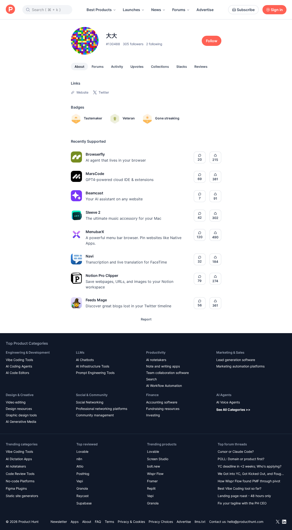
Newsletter (59, 522)
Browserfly (95, 154)
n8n (79, 459)
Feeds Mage (96, 300)
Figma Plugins (16, 488)
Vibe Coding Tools (19, 360)
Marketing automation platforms (240, 366)
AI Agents (224, 395)
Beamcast (94, 193)
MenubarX (95, 231)
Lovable (82, 451)
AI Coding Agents (19, 366)
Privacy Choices (161, 522)
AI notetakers (156, 360)
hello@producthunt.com (245, 522)
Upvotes (137, 66)
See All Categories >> (233, 410)
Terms (109, 522)
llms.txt (200, 522)
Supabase (84, 503)
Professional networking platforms (101, 409)
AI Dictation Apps (19, 459)
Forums (178, 9)
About (79, 66)
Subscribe (246, 9)
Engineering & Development (28, 352)
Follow (211, 40)
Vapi (79, 481)
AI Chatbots (85, 360)
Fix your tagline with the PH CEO (242, 503)
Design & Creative (19, 395)
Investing (153, 415)
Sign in (277, 9)
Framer (152, 481)
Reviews (201, 66)
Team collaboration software (167, 373)
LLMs (80, 352)
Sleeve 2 (93, 212)
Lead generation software (235, 360)
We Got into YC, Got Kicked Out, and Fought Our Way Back (251, 474)
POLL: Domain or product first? (241, 459)
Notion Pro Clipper (102, 275)
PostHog (82, 474)
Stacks (181, 66)
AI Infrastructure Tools (92, 366)
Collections (160, 66)
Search (151, 379)
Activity (117, 66)
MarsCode (95, 173)
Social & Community (92, 395)
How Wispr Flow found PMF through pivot (249, 481)
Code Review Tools (20, 474)
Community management (95, 415)
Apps (74, 522)
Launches (131, 9)
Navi (89, 256)
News (156, 9)
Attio (79, 466)
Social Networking (89, 402)
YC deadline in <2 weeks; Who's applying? (249, 466)
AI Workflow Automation (164, 386)
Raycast (82, 496)
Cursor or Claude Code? (236, 451)
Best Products (99, 9)
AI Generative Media (21, 421)
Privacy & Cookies (131, 522)
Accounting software (161, 402)
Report (146, 319)
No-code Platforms (20, 481)
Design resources (19, 409)
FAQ (98, 522)
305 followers (133, 44)
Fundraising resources (162, 409)
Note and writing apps (163, 366)
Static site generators (22, 496)
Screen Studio (157, 459)
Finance (152, 395)
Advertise (205, 9)
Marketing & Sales (230, 352)
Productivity (156, 352)
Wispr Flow (155, 474)
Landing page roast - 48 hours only (244, 496)
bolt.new (153, 466)
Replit (151, 488)
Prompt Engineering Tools (95, 373)
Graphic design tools (21, 415)
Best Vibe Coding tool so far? (239, 488)
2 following (154, 44)
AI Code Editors (17, 373)
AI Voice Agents (228, 402)
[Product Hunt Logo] (10, 10)
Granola (82, 488)
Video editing (16, 402)
